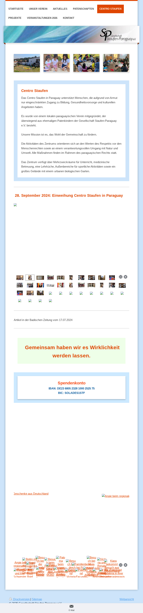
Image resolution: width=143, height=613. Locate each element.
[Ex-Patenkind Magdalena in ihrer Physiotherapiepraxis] (112, 573)
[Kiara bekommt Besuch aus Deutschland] (112, 566)
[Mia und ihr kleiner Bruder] (40, 573)
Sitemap (37, 599)
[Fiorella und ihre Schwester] (19, 573)
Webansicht (127, 599)
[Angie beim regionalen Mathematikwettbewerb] (20, 566)
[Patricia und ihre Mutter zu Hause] (50, 573)
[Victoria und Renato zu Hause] (101, 566)
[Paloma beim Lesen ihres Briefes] (60, 566)
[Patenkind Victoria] (71, 573)
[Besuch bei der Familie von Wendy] (40, 566)
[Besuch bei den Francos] (71, 566)
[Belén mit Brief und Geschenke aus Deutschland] (71, 526)
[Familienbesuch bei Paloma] (81, 566)
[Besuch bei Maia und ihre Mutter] (91, 566)
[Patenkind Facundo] (81, 573)
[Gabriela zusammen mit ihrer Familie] (61, 573)
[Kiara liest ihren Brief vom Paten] (30, 573)
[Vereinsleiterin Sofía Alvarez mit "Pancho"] (91, 573)
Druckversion (21, 599)
